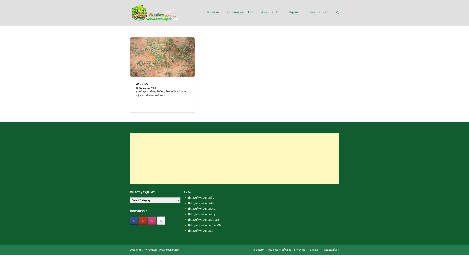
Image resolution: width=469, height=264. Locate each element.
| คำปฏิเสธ (299, 249)
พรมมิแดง (142, 84)
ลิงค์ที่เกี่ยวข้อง (318, 12)
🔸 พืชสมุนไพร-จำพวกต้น (199, 197)
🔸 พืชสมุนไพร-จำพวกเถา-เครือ (202, 225)
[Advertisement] (234, 158)
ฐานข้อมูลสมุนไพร (240, 12)
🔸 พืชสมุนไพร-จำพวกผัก (199, 203)
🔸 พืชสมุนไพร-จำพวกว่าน (199, 208)
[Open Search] (337, 12)
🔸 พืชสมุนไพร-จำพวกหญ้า (200, 214)
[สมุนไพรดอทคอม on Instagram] (152, 221)
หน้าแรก (213, 12)
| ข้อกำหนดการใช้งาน (279, 249)
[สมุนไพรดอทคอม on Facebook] (134, 221)
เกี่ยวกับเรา (259, 249)
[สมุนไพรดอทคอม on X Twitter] (161, 221)
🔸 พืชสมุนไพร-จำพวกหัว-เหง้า (202, 219)
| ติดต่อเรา (314, 249)
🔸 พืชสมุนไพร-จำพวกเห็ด (199, 230)
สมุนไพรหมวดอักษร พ (153, 95)
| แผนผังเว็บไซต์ (331, 249)
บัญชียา (294, 12)
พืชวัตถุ (160, 91)
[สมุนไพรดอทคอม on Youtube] (143, 221)
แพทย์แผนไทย (271, 12)
